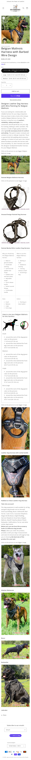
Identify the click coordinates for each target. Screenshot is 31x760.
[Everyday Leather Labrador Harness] (15, 707)
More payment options (15, 99)
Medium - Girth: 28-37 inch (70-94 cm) (14, 78)
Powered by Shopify (23, 757)
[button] (3, 8)
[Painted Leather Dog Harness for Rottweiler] (15, 659)
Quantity (3, 82)
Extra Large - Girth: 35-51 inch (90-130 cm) (15, 70)
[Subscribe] (24, 730)
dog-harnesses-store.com (13, 757)
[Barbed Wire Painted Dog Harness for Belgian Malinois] (15, 174)
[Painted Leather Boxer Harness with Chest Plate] (15, 635)
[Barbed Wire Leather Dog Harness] (15, 245)
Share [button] (4, 715)
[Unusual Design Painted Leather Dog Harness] (15, 211)
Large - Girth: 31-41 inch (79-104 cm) (14, 75)
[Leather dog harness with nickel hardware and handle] (15, 449)
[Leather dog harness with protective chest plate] (15, 497)
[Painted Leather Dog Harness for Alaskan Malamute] (15, 587)
